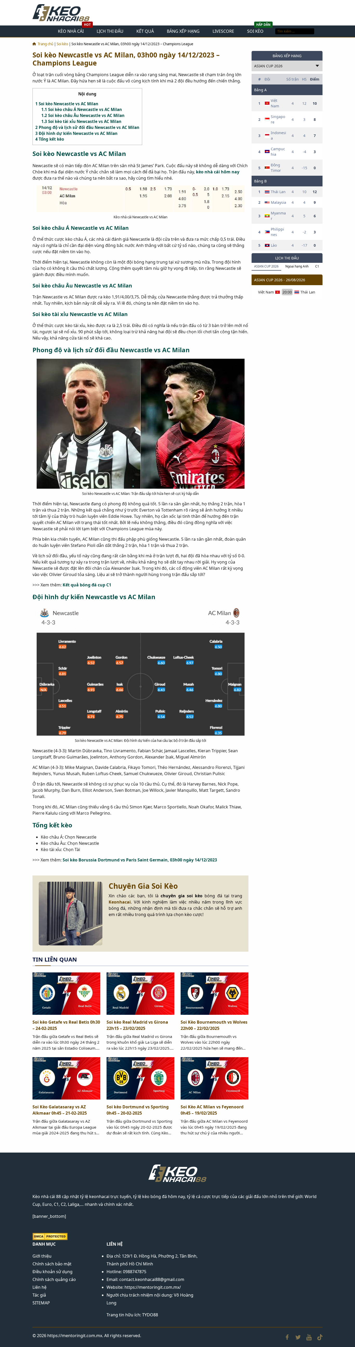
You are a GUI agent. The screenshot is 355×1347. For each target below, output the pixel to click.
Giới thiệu (41, 1256)
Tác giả (39, 1295)
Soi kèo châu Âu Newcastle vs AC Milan (82, 115)
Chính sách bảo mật (51, 1264)
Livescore (223, 31)
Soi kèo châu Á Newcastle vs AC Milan (81, 109)
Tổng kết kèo (49, 139)
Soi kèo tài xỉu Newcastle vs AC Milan (81, 121)
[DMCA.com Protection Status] (50, 1236)
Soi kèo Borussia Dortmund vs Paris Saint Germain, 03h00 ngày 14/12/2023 (140, 860)
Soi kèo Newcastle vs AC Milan (66, 103)
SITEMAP (41, 1303)
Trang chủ (45, 44)
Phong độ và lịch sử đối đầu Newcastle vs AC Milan (87, 127)
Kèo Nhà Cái (71, 31)
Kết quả (145, 31)
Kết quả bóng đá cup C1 (87, 585)
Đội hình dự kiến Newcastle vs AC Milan (76, 133)
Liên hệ (39, 1287)
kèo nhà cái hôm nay (217, 172)
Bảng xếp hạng (183, 31)
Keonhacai (120, 902)
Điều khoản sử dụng (52, 1271)
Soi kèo (255, 31)
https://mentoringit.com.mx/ (152, 1287)
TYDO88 (150, 1315)
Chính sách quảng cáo (54, 1279)
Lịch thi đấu (110, 31)
